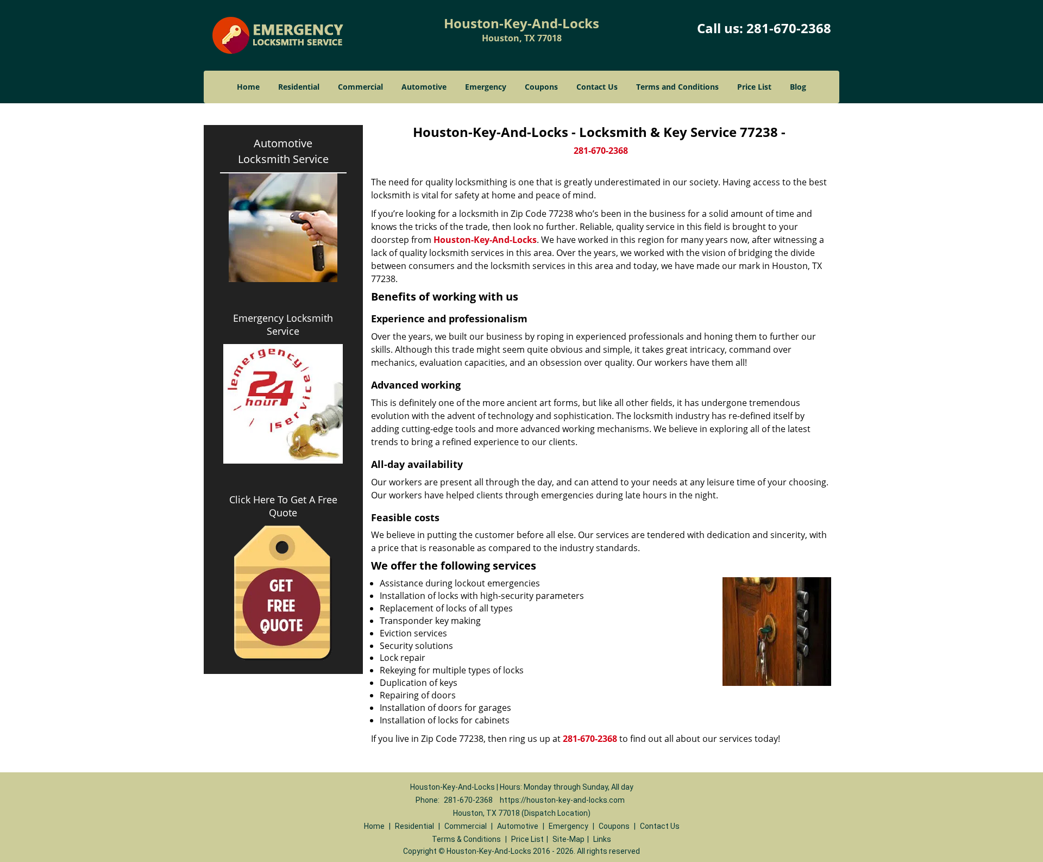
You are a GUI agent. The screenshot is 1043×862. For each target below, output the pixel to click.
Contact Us (597, 87)
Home (248, 87)
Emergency (485, 87)
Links (602, 839)
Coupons (541, 87)
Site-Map (568, 839)
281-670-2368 (788, 28)
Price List (754, 87)
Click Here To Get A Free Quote (283, 506)
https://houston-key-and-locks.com (562, 800)
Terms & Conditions (466, 839)
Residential (298, 87)
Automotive (424, 87)
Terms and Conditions (677, 87)
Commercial (360, 87)
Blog (798, 87)
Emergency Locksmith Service (283, 324)
